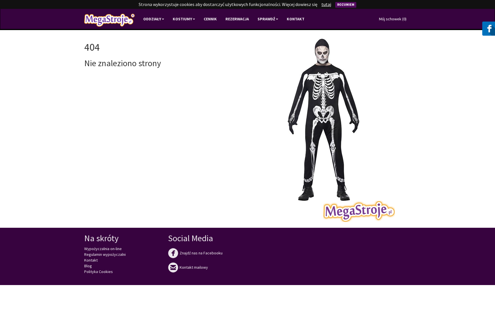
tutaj (326, 4)
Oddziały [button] (152, 18)
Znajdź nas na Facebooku (195, 253)
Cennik (210, 18)
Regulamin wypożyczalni (105, 254)
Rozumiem (345, 4)
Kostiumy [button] (182, 18)
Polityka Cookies (98, 271)
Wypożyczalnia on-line (103, 248)
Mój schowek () (392, 18)
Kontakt (296, 18)
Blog (88, 265)
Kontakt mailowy (188, 267)
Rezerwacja (237, 18)
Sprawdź (266, 18)
